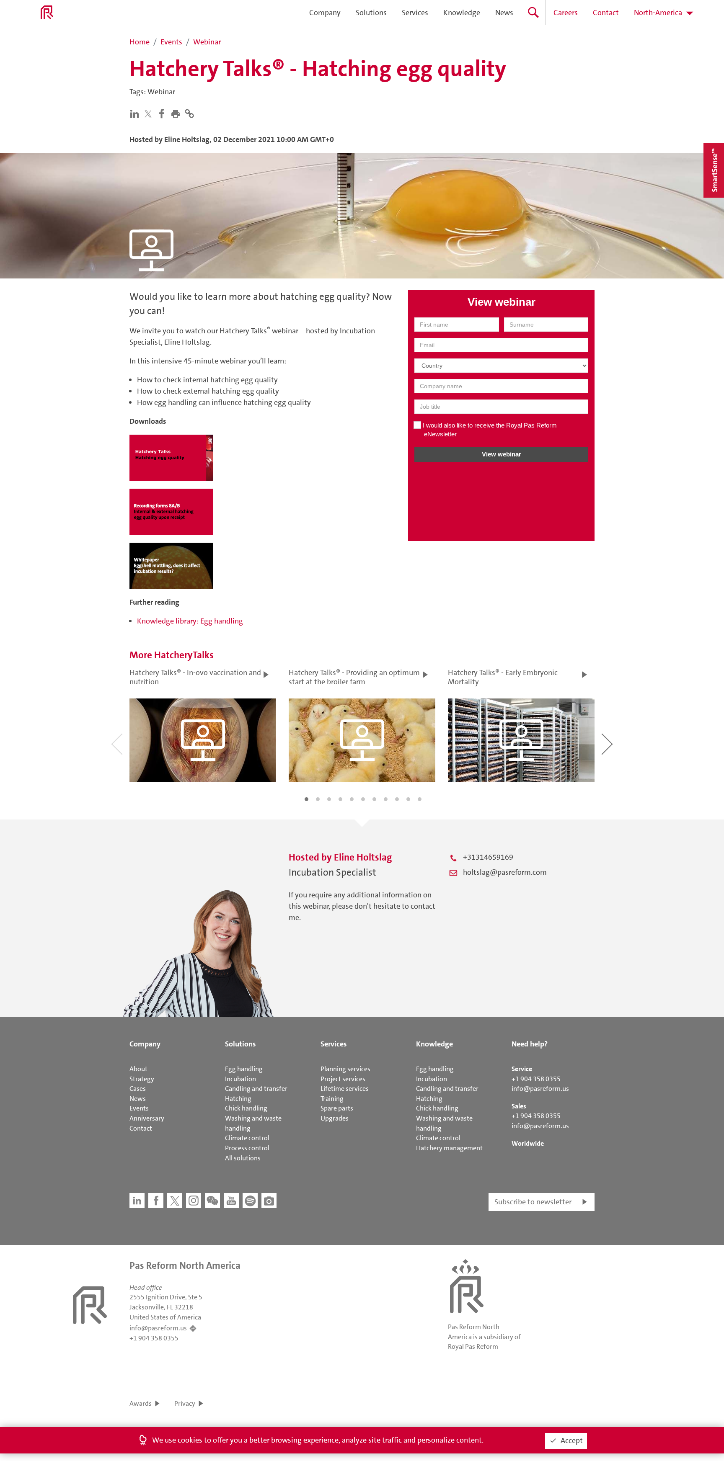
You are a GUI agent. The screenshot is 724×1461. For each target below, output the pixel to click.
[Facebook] (164, 113)
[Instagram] (193, 1200)
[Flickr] (269, 1200)
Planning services (345, 1068)
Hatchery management (449, 1148)
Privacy (184, 1403)
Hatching (238, 1098)
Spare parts (337, 1108)
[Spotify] (250, 1200)
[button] (177, 113)
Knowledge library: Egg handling (190, 621)
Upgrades (335, 1118)
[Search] (533, 12)
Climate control (247, 1138)
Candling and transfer (256, 1088)
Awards (140, 1403)
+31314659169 (488, 857)
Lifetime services (345, 1088)
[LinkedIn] (136, 113)
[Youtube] (231, 1200)
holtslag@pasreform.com (505, 872)
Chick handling (246, 1108)
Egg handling (244, 1068)
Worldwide (528, 1143)
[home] (46, 12)
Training (332, 1098)
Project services (343, 1078)
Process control (247, 1148)
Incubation (240, 1078)
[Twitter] (150, 113)
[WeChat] (212, 1200)
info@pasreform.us (540, 1088)
